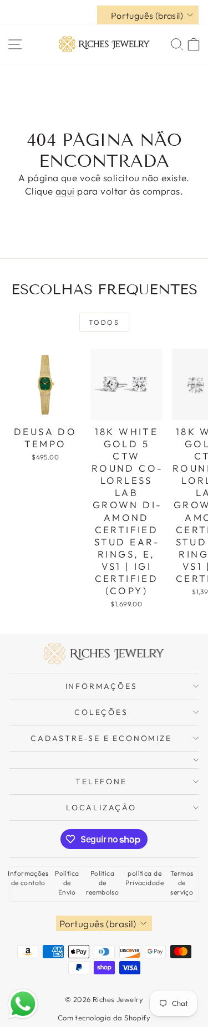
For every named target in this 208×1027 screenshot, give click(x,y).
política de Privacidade (144, 878)
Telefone (100, 781)
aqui (65, 191)
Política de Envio (67, 882)
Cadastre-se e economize (101, 738)
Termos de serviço (182, 882)
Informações (101, 686)
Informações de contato (28, 878)
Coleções (101, 712)
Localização (101, 808)
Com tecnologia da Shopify (104, 1017)
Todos (104, 322)
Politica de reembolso (102, 882)
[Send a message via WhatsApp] (23, 1004)
